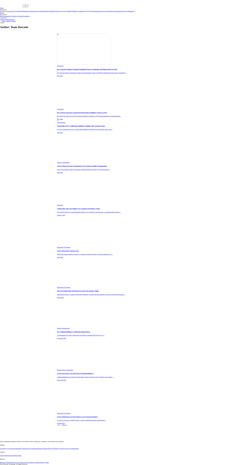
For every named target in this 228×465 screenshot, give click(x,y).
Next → (65, 425)
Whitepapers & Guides (9, 16)
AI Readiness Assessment (113, 11)
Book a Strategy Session (9, 21)
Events (25, 16)
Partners (8, 19)
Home (1, 8)
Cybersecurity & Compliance (36, 11)
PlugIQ (2, 13)
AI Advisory (61, 448)
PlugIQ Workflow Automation (76, 11)
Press (28, 16)
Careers (12, 19)
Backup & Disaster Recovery (53, 11)
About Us (3, 19)
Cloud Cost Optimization (127, 11)
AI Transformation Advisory (98, 11)
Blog (1, 16)
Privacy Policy (45, 462)
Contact (19, 455)
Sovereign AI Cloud (13, 11)
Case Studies (19, 16)
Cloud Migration (23, 11)
